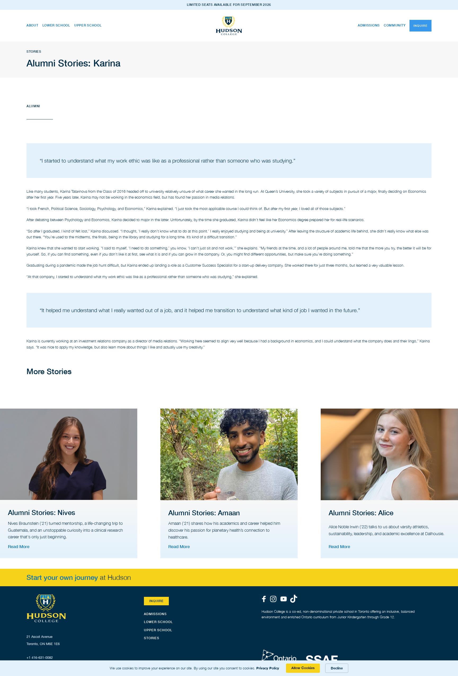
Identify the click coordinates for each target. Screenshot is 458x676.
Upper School (88, 25)
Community (395, 25)
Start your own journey (62, 577)
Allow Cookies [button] (303, 668)
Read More (18, 546)
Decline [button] (337, 668)
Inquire (420, 25)
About (32, 25)
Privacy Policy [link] (267, 668)
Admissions (369, 25)
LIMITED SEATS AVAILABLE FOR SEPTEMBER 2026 (229, 5)
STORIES (151, 638)
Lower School (56, 25)
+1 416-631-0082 (40, 658)
